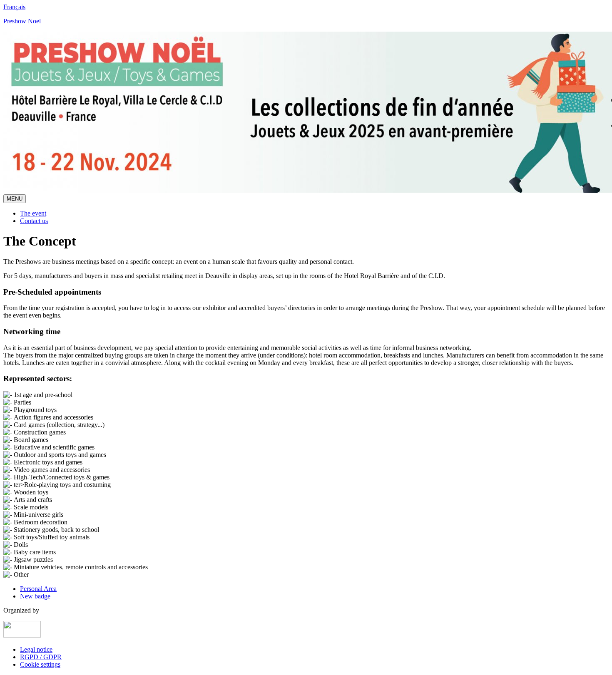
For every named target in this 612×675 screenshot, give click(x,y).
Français (14, 6)
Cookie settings (40, 664)
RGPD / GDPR (41, 656)
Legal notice (36, 649)
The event (33, 213)
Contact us (34, 220)
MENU (14, 199)
